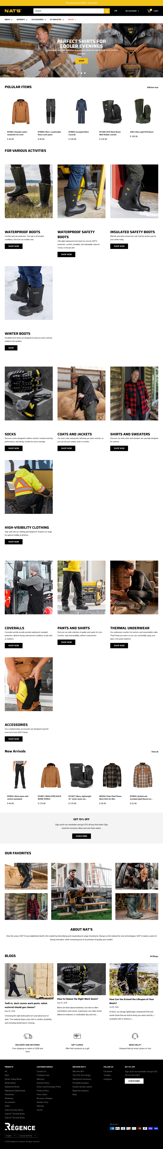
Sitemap (40, 1106)
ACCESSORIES (37, 19)
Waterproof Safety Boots (15, 1091)
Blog (74, 1094)
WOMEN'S (21, 19)
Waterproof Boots (12, 1087)
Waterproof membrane (82, 1079)
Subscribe (81, 836)
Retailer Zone (42, 1102)
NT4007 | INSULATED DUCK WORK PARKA (49, 797)
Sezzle (40, 1110)
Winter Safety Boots (13, 1079)
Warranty (40, 1079)
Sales (7, 1106)
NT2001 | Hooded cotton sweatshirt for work (17, 133)
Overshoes (9, 1094)
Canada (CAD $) (25, 1136)
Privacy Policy (43, 1091)
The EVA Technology (81, 1075)
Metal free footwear (81, 1091)
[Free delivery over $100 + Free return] (81, 3)
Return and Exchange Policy (49, 1087)
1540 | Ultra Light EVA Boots (141, 132)
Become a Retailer (45, 1098)
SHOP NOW (13, 246)
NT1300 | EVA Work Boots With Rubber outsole (110, 133)
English (9, 1136)
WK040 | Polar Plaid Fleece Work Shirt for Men (110, 797)
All (6, 1071)
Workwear (9, 1098)
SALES (71, 19)
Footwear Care (43, 1075)
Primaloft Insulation (81, 1083)
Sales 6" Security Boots (15, 1114)
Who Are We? (78, 1071)
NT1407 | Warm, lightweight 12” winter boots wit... (79, 797)
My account (131, 11)
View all (155, 752)
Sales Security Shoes (14, 1110)
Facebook (108, 1071)
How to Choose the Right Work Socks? (77, 999)
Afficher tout (153, 87)
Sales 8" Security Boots (15, 1118)
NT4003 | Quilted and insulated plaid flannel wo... (141, 797)
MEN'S (7, 19)
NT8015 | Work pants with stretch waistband (17, 797)
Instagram (108, 1079)
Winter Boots (10, 1083)
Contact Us (41, 1071)
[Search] (107, 11)
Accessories (10, 1102)
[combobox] (68, 11)
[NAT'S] (13, 11)
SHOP (81, 61)
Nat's (7, 1075)
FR (116, 11)
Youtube (107, 1075)
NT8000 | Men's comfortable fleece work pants (49, 133)
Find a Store (42, 1094)
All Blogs (154, 956)
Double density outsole (82, 1087)
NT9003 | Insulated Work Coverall (78, 133)
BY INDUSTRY (55, 19)
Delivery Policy (43, 1083)
